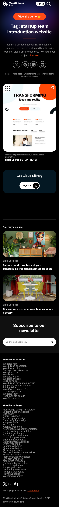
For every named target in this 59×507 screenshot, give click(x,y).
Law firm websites (13, 458)
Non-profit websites (14, 460)
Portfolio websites (13, 465)
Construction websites (15, 435)
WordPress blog (11, 368)
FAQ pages (9, 424)
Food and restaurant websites (19, 452)
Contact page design (14, 418)
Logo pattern (10, 380)
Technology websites (14, 469)
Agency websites (12, 426)
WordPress (17, 74)
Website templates (32, 74)
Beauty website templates (17, 431)
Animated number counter (17, 385)
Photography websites (15, 463)
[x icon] (16, 64)
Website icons (11, 376)
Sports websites (12, 467)
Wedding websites (13, 476)
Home (7, 74)
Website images (12, 378)
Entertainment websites (16, 441)
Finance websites (12, 448)
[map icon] (16, 484)
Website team (10, 393)
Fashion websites (12, 446)
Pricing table (9, 387)
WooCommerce (11, 398)
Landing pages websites (16, 411)
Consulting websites (14, 437)
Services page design (14, 420)
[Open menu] (54, 4)
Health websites (12, 454)
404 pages (8, 414)
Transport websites (13, 471)
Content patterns (12, 391)
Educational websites (14, 439)
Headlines (8, 374)
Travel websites (11, 473)
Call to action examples (15, 370)
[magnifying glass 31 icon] (33, 64)
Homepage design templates (19, 409)
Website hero (10, 363)
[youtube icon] (10, 484)
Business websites (13, 433)
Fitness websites (12, 450)
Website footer (11, 372)
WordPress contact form (16, 389)
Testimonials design (14, 395)
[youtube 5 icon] (42, 64)
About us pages (11, 416)
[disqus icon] (25, 64)
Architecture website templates (20, 428)
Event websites (11, 443)
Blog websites (11, 422)
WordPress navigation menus (19, 383)
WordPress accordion (15, 365)
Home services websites (16, 456)
